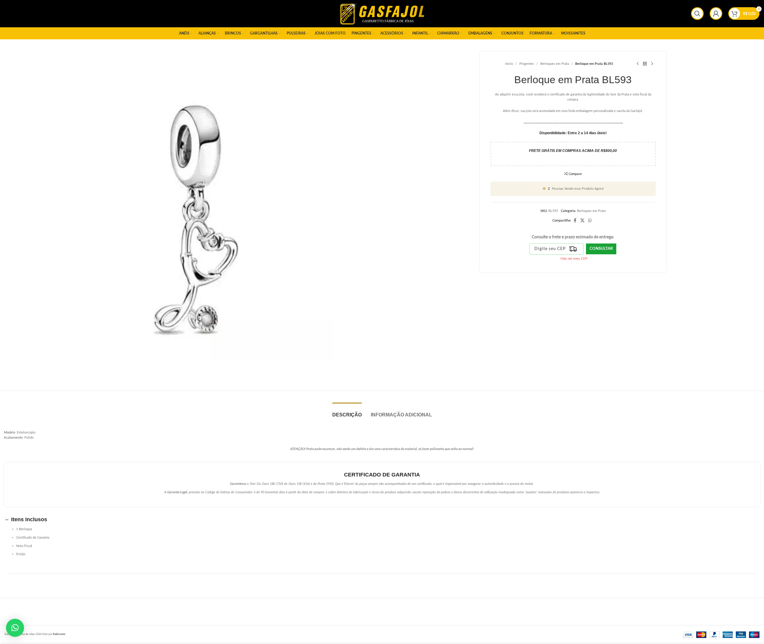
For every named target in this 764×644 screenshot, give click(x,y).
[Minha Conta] (716, 14)
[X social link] (582, 220)
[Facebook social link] (574, 220)
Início (509, 63)
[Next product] (652, 64)
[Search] (697, 14)
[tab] (347, 412)
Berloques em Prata (554, 63)
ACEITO (742, 633)
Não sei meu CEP (573, 258)
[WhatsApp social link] (589, 220)
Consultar (601, 249)
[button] (15, 628)
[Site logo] (382, 13)
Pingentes (526, 63)
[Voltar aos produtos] (644, 64)
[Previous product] (637, 64)
